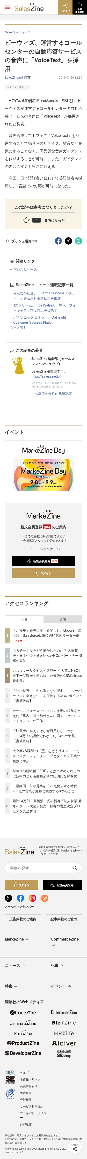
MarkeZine (14, 939)
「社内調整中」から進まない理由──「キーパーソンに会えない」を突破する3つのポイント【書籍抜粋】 (47, 695)
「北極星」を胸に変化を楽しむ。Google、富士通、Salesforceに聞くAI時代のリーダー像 (47, 633)
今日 (24, 619)
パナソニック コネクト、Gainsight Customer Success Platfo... (39, 320)
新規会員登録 (45, 561)
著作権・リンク (30, 1079)
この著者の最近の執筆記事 (51, 393)
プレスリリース (25, 269)
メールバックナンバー (46, 548)
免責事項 (26, 1093)
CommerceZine (65, 939)
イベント (58, 986)
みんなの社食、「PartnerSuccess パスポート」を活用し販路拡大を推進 (44, 295)
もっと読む (18, 327)
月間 (63, 619)
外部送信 (26, 1124)
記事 (54, 965)
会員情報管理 (28, 1086)
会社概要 (26, 1099)
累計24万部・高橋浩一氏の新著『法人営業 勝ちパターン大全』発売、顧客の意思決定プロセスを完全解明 (47, 805)
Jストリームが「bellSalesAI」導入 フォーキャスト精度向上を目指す (44, 308)
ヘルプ (24, 1072)
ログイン (46, 573)
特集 (9, 986)
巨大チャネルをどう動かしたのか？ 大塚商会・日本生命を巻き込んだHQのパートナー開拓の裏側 (47, 655)
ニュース (12, 965)
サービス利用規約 (31, 1106)
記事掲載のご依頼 (64, 918)
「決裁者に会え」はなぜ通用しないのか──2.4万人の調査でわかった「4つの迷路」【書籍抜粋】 (45, 735)
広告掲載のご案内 (22, 918)
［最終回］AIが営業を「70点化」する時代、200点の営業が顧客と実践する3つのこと (46, 788)
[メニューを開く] (7, 7)
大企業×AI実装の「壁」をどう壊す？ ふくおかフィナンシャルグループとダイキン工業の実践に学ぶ (46, 755)
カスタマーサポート (18, 87)
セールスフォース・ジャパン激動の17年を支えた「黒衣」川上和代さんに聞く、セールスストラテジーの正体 (47, 715)
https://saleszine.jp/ (46, 376)
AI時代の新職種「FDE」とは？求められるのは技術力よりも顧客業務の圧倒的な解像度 (46, 773)
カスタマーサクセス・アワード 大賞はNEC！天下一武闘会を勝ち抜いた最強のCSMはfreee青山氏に (47, 675)
